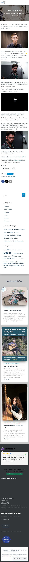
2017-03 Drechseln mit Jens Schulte (13, 241)
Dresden (7, 252)
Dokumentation (8, 209)
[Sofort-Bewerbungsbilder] (14, 296)
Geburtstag (20, 253)
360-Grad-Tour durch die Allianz (12, 235)
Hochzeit (16, 256)
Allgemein (7, 206)
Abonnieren (5, 525)
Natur (23, 258)
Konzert (6, 259)
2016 (8, 250)
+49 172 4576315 (5, 502)
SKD (19, 263)
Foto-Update (18, 160)
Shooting (15, 263)
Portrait (10, 173)
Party (16, 261)
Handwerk (5, 256)
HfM (12, 256)
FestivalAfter (15, 253)
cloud (20, 249)
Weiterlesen (14, 321)
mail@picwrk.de (5, 503)
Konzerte (6, 215)
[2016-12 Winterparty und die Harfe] (14, 402)
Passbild (19, 261)
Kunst (12, 259)
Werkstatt (22, 265)
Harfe (9, 256)
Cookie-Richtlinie (16, 555)
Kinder (19, 256)
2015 (4, 249)
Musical (20, 258)
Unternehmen (7, 221)
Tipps (18, 265)
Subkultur (6, 265)
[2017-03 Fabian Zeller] (14, 344)
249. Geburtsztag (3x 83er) (11, 232)
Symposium (13, 265)
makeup (16, 258)
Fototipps (6, 212)
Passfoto (5, 263)
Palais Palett (12, 261)
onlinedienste (6, 261)
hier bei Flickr (22, 157)
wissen (4, 267)
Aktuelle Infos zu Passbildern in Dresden (14, 229)
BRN (18, 249)
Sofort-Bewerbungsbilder (11, 238)
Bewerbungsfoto (13, 249)
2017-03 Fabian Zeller (10, 366)
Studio (13, 176)
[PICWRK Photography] (4, 3)
